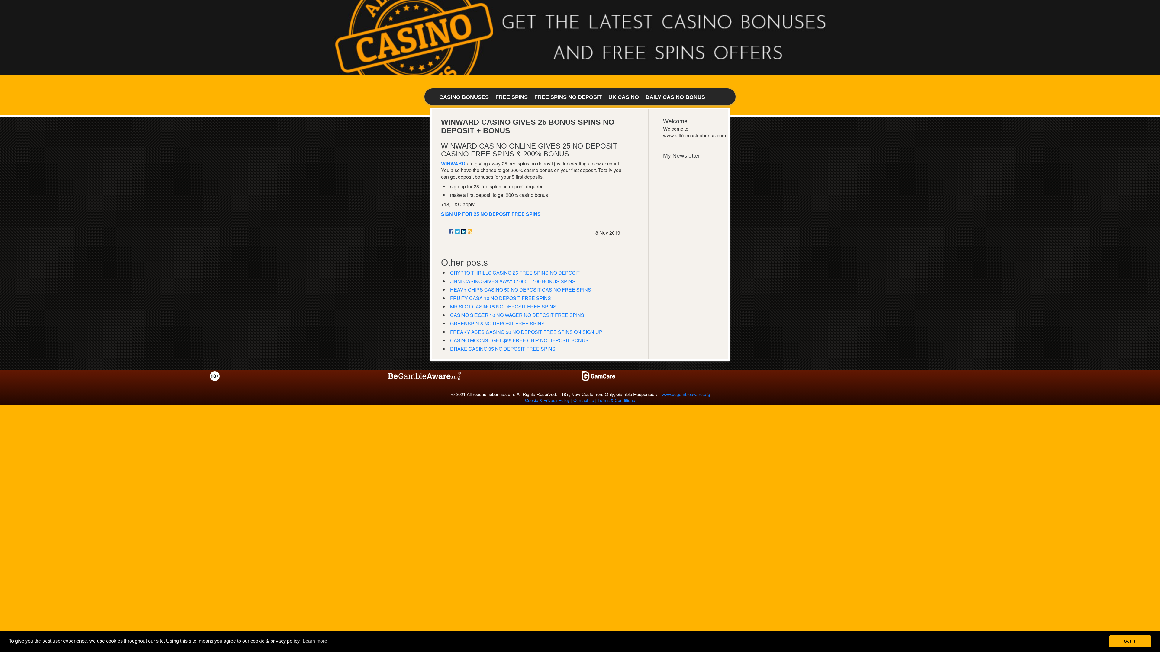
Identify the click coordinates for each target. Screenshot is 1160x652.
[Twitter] (457, 231)
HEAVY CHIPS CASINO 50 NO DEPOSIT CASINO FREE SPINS (520, 289)
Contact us (583, 400)
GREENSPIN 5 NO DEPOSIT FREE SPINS (497, 323)
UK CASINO (623, 97)
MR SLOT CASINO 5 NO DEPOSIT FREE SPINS (503, 306)
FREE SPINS (511, 97)
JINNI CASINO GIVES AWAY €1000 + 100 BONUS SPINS (512, 281)
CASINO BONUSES (464, 97)
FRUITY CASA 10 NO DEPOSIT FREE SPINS (500, 298)
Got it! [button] (1130, 641)
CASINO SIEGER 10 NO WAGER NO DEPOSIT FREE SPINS (517, 315)
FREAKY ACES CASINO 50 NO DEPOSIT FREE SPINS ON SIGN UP (526, 331)
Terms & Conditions (616, 400)
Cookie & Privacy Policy (547, 400)
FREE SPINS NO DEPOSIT (568, 97)
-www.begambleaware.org (685, 394)
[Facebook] (451, 231)
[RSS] (470, 231)
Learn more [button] (315, 641)
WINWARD (453, 163)
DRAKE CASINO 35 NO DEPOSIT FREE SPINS (503, 348)
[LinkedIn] (463, 231)
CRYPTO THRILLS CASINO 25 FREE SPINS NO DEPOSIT (515, 272)
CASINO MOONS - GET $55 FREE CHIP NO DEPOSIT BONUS (519, 340)
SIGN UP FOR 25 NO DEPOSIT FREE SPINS (491, 213)
